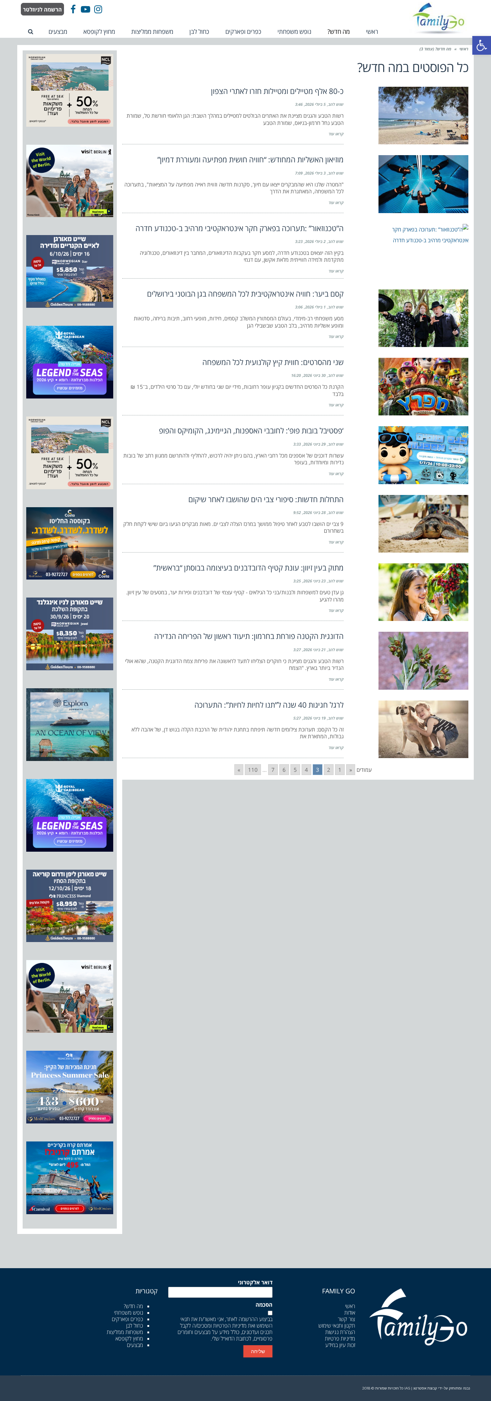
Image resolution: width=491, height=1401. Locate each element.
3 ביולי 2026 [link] (315, 173)
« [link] (350, 769)
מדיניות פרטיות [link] (340, 1338)
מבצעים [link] (135, 1344)
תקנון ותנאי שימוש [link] (336, 1325)
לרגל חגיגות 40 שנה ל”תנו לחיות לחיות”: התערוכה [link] (269, 705)
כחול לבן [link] (134, 1325)
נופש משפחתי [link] (128, 1312)
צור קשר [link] (346, 1319)
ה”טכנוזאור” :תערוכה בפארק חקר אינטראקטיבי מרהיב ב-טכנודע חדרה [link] (240, 228)
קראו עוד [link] (336, 133)
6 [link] (284, 769)
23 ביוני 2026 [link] (314, 581)
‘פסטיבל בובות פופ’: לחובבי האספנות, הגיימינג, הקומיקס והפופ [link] (251, 430)
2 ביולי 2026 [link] (315, 241)
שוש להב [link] (336, 104)
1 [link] (339, 769)
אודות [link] (349, 1312)
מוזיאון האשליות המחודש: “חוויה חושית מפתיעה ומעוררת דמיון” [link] (250, 159)
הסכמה (264, 1304)
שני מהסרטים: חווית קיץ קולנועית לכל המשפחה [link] (273, 362)
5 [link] (295, 769)
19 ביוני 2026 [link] (314, 718)
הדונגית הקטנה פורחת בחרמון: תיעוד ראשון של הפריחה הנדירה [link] (249, 636)
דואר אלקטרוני (255, 1282)
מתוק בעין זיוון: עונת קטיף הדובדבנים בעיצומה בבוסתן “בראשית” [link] (248, 568)
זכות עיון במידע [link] (340, 1344)
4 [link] (306, 769)
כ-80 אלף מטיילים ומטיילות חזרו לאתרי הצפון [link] (277, 91)
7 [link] (273, 769)
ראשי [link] (463, 48)
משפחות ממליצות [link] (125, 1331)
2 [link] (328, 769)
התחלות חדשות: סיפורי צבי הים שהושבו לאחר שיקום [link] (266, 499)
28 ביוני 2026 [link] (314, 512)
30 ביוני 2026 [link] (314, 375)
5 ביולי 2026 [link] (315, 104)
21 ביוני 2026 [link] (314, 649)
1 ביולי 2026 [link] (315, 307)
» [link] (239, 769)
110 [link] (253, 769)
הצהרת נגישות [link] (340, 1331)
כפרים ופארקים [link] (127, 1319)
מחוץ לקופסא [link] (129, 1338)
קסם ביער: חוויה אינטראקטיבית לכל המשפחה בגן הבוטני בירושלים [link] (245, 294)
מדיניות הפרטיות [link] (230, 1325)
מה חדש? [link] (133, 1306)
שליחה (258, 1351)
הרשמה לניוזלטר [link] (42, 9)
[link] (481, 45)
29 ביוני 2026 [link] (314, 444)
